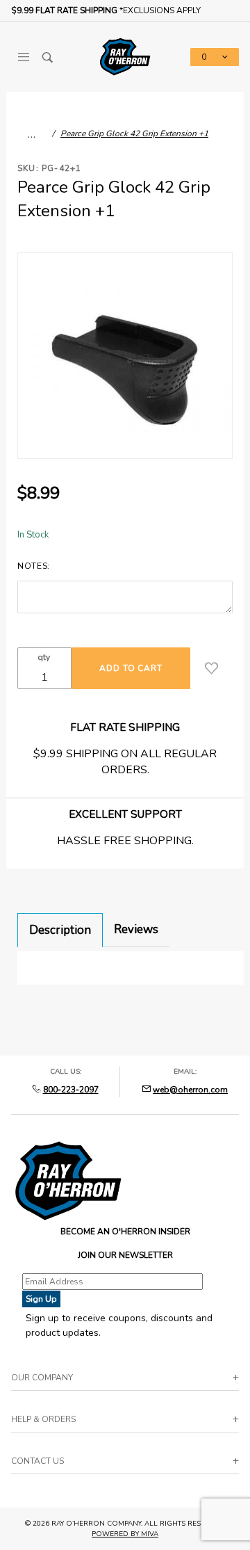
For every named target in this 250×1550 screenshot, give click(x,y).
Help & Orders (43, 1419)
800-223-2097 (71, 1089)
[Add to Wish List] (211, 668)
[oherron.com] (125, 55)
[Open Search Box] (47, 57)
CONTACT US (37, 1461)
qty (44, 657)
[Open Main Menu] (23, 57)
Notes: (33, 566)
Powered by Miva (125, 1534)
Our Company (42, 1377)
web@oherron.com (190, 1089)
